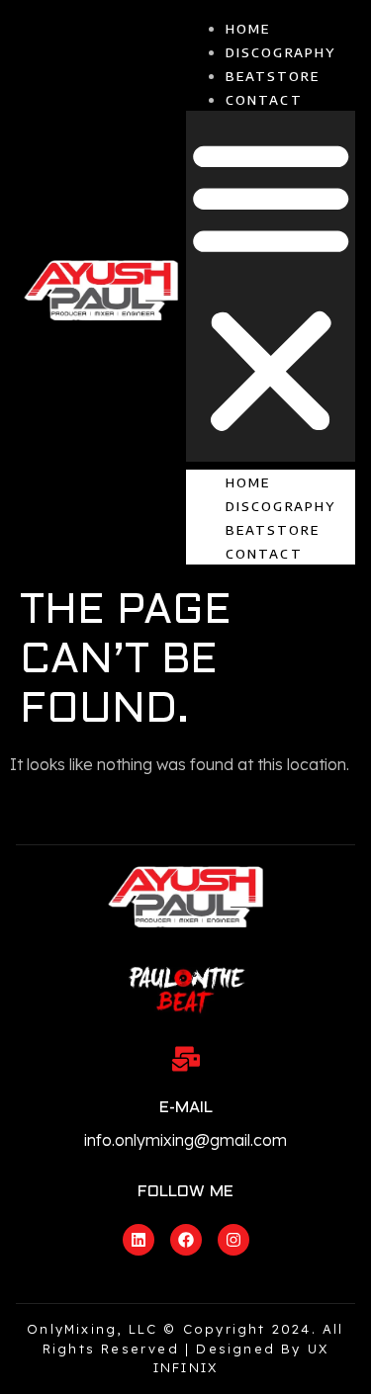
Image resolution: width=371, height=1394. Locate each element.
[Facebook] (186, 1240)
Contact (264, 100)
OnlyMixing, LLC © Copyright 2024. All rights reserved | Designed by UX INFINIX (185, 1348)
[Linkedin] (138, 1240)
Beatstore (273, 76)
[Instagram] (233, 1240)
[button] (271, 286)
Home (248, 29)
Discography (281, 52)
